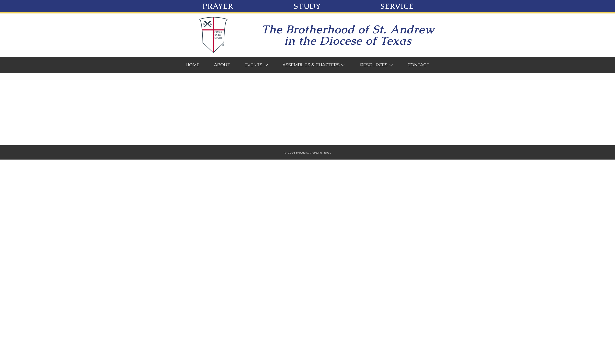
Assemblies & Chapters (311, 65)
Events (253, 65)
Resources (373, 65)
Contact (418, 65)
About (222, 65)
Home (193, 65)
